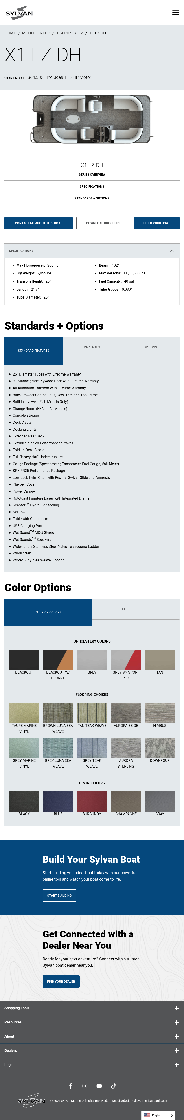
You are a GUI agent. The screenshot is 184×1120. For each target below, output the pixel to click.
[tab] (33, 350)
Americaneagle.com (154, 1100)
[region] (92, 281)
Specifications (92, 186)
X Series (64, 33)
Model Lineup (36, 33)
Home (10, 33)
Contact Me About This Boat (38, 223)
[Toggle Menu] (176, 13)
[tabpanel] (92, 465)
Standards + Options (92, 198)
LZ (81, 33)
